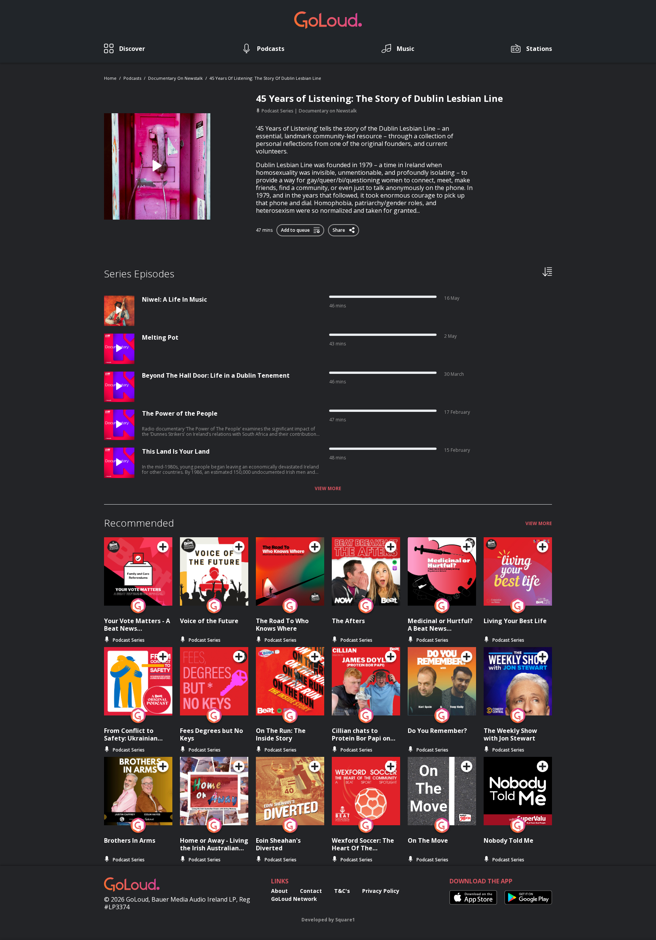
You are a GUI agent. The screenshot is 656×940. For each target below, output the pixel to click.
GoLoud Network (294, 898)
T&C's (342, 890)
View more (328, 488)
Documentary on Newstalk (175, 78)
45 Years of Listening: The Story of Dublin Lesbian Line (265, 78)
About (279, 890)
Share (339, 228)
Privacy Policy (380, 890)
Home (110, 78)
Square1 (345, 919)
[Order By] (547, 271)
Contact (311, 890)
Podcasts (132, 78)
